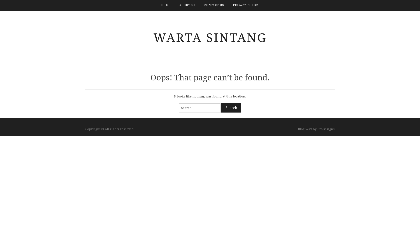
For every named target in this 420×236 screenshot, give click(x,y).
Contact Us (214, 5)
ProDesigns (326, 129)
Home (166, 5)
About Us (187, 5)
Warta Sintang (210, 38)
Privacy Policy (246, 5)
